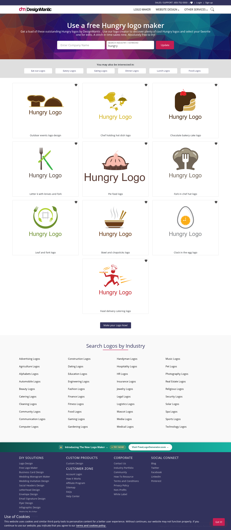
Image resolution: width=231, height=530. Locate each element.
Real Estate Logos (176, 381)
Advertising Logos (29, 358)
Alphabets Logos (28, 373)
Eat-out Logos (38, 70)
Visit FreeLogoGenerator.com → (150, 447)
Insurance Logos (126, 381)
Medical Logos (125, 426)
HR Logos (122, 373)
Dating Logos (75, 366)
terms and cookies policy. (91, 525)
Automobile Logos (29, 381)
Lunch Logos (163, 70)
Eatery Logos (69, 70)
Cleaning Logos (28, 404)
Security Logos (174, 396)
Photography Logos (177, 373)
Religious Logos (175, 389)
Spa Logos (171, 411)
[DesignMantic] (35, 9)
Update (165, 45)
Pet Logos (171, 366)
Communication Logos (32, 419)
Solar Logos (172, 404)
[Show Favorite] (191, 2)
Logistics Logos (125, 404)
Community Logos (29, 411)
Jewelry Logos (125, 389)
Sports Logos (173, 419)
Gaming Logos (76, 419)
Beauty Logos (27, 389)
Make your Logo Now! (115, 325)
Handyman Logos (127, 358)
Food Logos (195, 70)
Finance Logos (76, 396)
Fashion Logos (76, 389)
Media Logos (124, 419)
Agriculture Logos (29, 366)
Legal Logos (124, 396)
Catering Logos (27, 396)
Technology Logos (176, 426)
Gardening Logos (78, 426)
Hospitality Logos (127, 366)
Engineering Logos (78, 381)
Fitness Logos (76, 404)
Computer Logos (28, 426)
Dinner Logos (132, 70)
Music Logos (173, 358)
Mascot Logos (125, 411)
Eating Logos (100, 70)
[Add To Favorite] (76, 84)
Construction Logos (79, 358)
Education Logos (77, 373)
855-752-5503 (180, 2)
